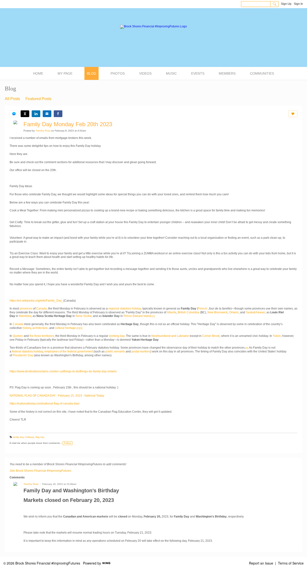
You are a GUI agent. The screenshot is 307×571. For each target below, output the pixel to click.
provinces (26, 308)
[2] (78, 328)
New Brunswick (217, 312)
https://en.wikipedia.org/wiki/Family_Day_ (36, 300)
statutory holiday (27, 351)
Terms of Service (291, 563)
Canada (41, 308)
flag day (39, 437)
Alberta (171, 312)
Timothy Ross (42, 130)
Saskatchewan (255, 312)
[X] (25, 113)
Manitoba (25, 316)
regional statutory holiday (124, 308)
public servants (115, 351)
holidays (29, 437)
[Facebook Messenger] (14, 113)
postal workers (140, 351)
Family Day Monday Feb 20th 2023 (68, 124)
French (202, 308)
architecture (40, 328)
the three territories (42, 336)
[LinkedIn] (36, 113)
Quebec (18, 336)
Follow (67, 443)
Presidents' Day (23, 355)
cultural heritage (65, 328)
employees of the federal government (68, 351)
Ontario (234, 312)
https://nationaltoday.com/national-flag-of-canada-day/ (44, 403)
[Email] (47, 113)
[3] (81, 328)
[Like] (292, 113)
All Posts (12, 99)
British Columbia (188, 312)
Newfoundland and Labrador (170, 336)
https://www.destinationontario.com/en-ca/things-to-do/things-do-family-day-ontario (63, 371)
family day (18, 437)
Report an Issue (261, 563)
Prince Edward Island (137, 316)
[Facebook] (58, 113)
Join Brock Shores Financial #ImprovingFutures (40, 470)
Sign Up (286, 4)
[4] (246, 347)
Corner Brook (211, 336)
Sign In (298, 4)
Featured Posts (38, 99)
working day (116, 336)
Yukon (277, 336)
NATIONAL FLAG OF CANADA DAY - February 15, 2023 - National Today (57, 395)
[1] (153, 316)
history (27, 328)
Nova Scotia (83, 316)
